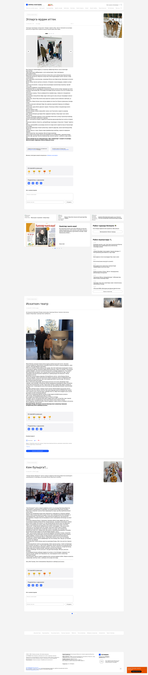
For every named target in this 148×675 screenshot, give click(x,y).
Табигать (74, 633)
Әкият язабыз (93, 8)
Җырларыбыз (45, 633)
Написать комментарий (37, 451)
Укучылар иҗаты (55, 633)
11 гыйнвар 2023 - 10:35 (30, 23)
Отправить (69, 202)
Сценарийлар (49, 8)
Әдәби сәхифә (58, 8)
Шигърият (42, 8)
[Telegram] (37, 183)
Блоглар (72, 8)
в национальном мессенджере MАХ (60, 149)
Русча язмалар (81, 633)
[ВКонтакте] (29, 183)
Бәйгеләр (66, 8)
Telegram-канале (32, 149)
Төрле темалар (110, 633)
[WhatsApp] (41, 183)
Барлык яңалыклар (107, 291)
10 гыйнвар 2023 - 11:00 (30, 471)
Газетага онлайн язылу (32, 8)
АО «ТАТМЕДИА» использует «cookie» (33, 668)
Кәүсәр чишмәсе (65, 633)
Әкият (86, 8)
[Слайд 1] (52, 248)
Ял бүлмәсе (111, 8)
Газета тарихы (80, 8)
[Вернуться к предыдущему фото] (28, 51)
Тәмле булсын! (102, 8)
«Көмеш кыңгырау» (52, 155)
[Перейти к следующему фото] (70, 51)
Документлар (37, 633)
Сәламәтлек (102, 633)
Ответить (28, 446)
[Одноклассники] (33, 183)
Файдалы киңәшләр (92, 633)
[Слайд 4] (59, 248)
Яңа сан (118, 8)
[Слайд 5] (61, 248)
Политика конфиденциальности (32, 669)
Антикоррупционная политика (32, 667)
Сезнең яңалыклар (32, 14)
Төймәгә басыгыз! (136, 671)
